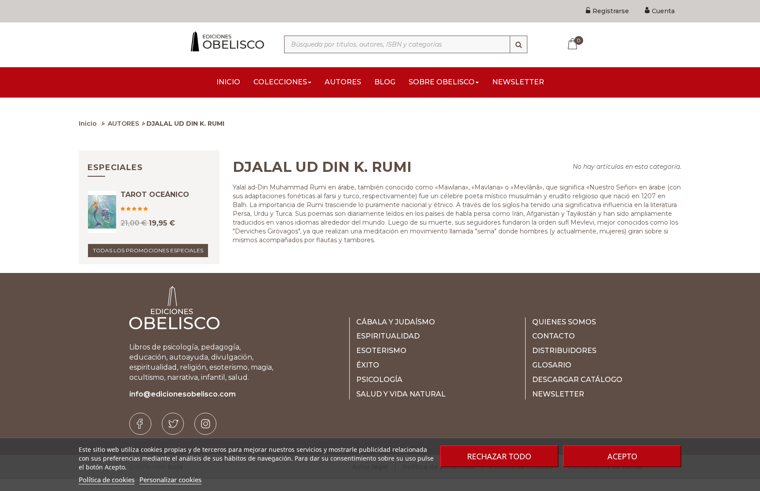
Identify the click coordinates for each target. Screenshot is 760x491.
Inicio (88, 123)
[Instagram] (205, 424)
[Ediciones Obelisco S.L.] (225, 41)
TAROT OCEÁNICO (155, 195)
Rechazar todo (499, 456)
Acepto (622, 456)
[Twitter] (173, 424)
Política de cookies (107, 479)
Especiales (115, 167)
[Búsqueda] (518, 44)
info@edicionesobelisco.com (182, 394)
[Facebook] (140, 424)
